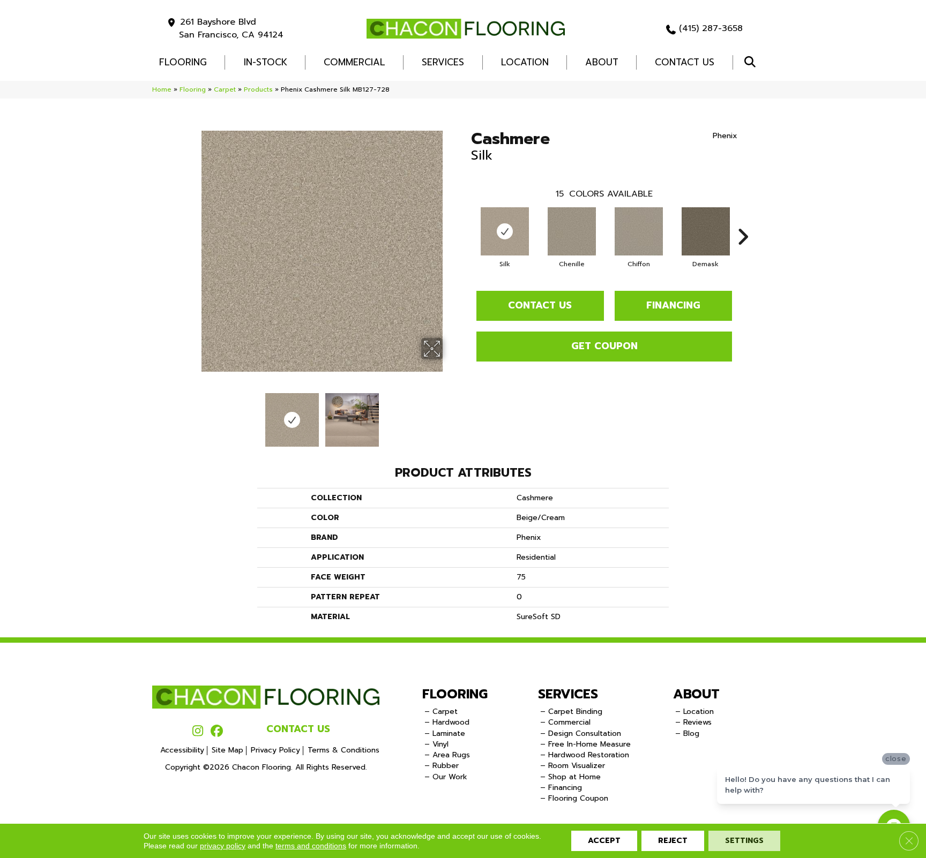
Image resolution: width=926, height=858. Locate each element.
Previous (194, 414)
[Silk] (505, 231)
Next (449, 414)
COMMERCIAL (354, 62)
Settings (744, 840)
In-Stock (265, 62)
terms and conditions (310, 845)
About (601, 62)
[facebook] (217, 732)
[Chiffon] (639, 231)
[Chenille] (572, 231)
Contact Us (684, 62)
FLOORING (183, 62)
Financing (673, 305)
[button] (752, 62)
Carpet (225, 89)
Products (258, 89)
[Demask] (706, 231)
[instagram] (198, 732)
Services (443, 62)
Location (525, 62)
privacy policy (222, 845)
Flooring (193, 89)
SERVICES (568, 694)
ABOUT (696, 694)
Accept (604, 840)
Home (161, 89)
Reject (673, 840)
